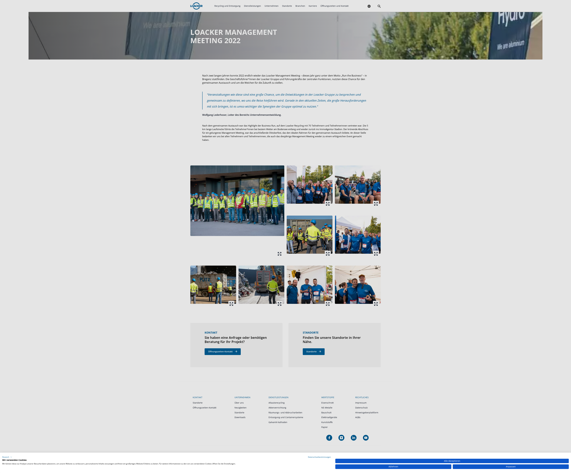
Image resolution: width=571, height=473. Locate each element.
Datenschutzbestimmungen (319, 457)
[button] (7, 457)
